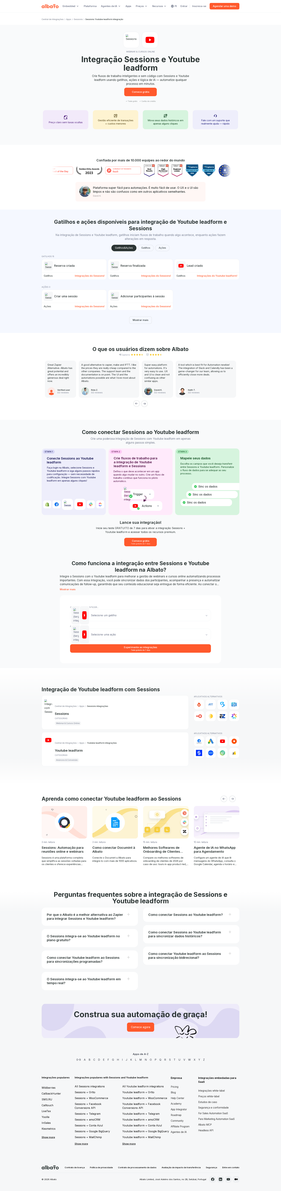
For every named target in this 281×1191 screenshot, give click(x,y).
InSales (46, 1122)
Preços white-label (208, 1096)
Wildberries (48, 1087)
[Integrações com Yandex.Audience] (234, 753)
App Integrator (179, 1109)
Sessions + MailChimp (88, 1137)
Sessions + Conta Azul (89, 1125)
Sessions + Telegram (87, 1113)
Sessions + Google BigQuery (92, 1131)
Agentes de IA (179, 1132)
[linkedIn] (220, 1179)
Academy (176, 1103)
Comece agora (140, 1027)
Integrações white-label (211, 1090)
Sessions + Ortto (85, 1092)
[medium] (236, 1179)
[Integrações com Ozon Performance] (211, 753)
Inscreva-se (199, 6)
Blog (173, 1092)
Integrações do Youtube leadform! (217, 275)
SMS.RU (47, 1099)
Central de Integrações (53, 19)
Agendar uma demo (224, 6)
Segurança (211, 1167)
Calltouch (47, 1105)
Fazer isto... (76, 626)
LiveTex (46, 1111)
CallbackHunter (51, 1093)
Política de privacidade (101, 1167)
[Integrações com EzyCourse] (222, 716)
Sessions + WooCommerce (91, 1098)
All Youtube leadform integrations (143, 1086)
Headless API (205, 1130)
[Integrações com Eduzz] (211, 716)
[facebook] (212, 1179)
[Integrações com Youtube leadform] (222, 741)
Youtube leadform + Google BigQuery (145, 1131)
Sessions (78, 19)
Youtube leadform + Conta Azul (142, 1125)
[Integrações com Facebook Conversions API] (199, 741)
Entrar (184, 6)
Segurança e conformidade (213, 1107)
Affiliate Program (180, 1126)
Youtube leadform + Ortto (138, 1092)
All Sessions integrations (90, 1086)
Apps (128, 6)
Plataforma (90, 6)
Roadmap (176, 1115)
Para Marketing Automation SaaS (216, 1119)
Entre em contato (230, 1167)
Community (177, 1120)
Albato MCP (205, 1124)
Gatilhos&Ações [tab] (124, 247)
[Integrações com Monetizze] (199, 753)
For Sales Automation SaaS (213, 1113)
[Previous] (136, 403)
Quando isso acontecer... (84, 607)
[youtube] (228, 1179)
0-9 (78, 1059)
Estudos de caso (207, 1102)
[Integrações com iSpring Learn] (234, 716)
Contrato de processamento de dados (137, 1167)
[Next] (144, 403)
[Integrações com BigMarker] (222, 704)
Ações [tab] (162, 247)
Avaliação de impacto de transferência (181, 1167)
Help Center (177, 1098)
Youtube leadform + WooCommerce (144, 1098)
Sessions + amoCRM (87, 1119)
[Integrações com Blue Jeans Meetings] (234, 704)
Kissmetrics (48, 1128)
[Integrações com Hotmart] (199, 704)
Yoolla (45, 1117)
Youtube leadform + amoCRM (140, 1119)
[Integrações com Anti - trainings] (211, 704)
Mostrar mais (140, 320)
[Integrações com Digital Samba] (199, 716)
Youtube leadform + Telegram (141, 1113)
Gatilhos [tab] (145, 247)
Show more (48, 1137)
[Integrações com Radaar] (222, 753)
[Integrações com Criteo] (234, 741)
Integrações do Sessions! (90, 275)
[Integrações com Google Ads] (211, 741)
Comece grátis (140, 91)
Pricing (174, 1086)
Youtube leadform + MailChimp (141, 1137)
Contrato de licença (75, 1167)
